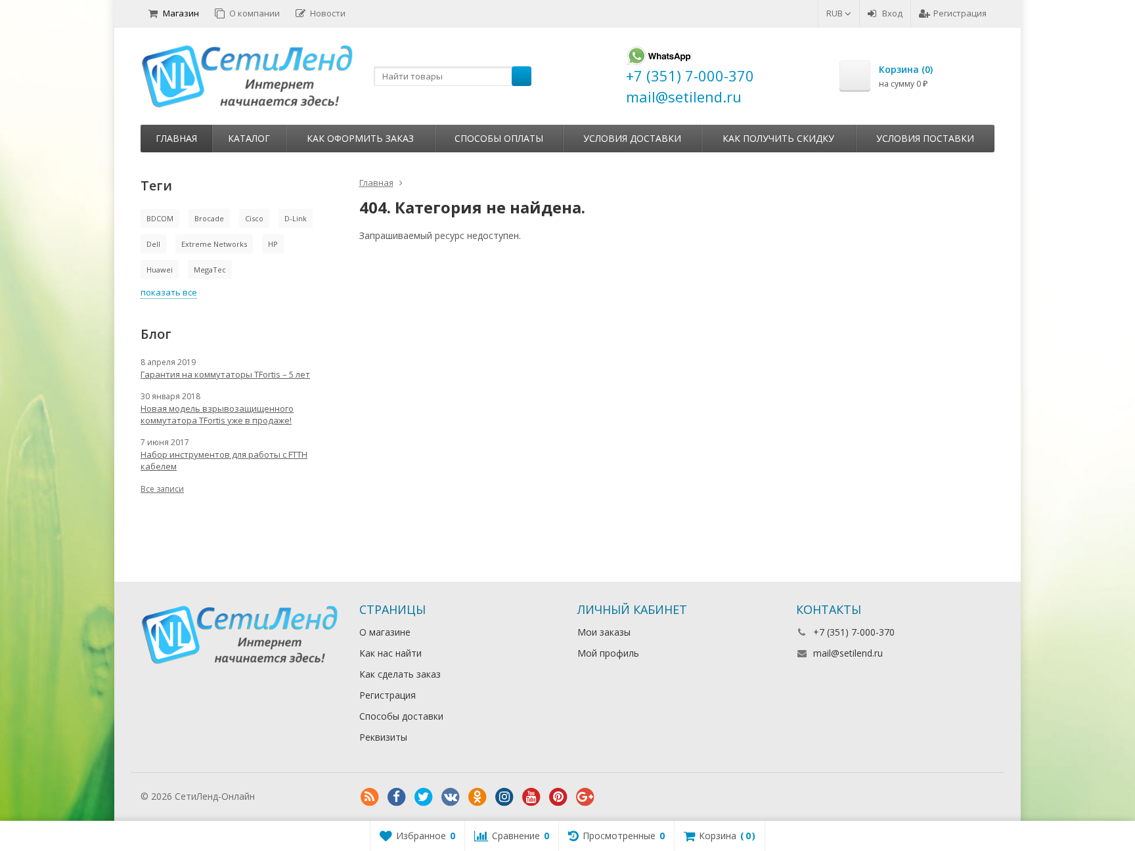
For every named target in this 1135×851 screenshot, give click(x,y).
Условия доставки (632, 138)
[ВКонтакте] (450, 797)
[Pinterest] (558, 797)
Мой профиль (608, 653)
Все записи (162, 488)
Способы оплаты (499, 138)
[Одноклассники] (477, 797)
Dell (153, 244)
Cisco (254, 218)
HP (273, 244)
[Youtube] (531, 797)
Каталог (249, 138)
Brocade (209, 218)
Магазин (181, 13)
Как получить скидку (778, 138)
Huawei (159, 269)
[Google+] (585, 797)
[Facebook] (396, 797)
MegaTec (210, 269)
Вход (892, 13)
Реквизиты (383, 737)
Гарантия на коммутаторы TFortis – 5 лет (225, 374)
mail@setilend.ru (848, 653)
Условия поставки (925, 138)
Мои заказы (604, 632)
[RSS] (369, 797)
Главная (176, 138)
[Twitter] (423, 797)
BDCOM (159, 218)
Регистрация (960, 13)
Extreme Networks (214, 244)
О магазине (385, 632)
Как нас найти (390, 653)
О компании (254, 13)
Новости (327, 13)
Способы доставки (401, 716)
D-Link (295, 218)
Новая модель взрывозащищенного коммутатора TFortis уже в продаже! (217, 414)
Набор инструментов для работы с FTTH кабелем (224, 460)
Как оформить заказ (360, 138)
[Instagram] (504, 797)
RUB (835, 13)
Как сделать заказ (400, 674)
